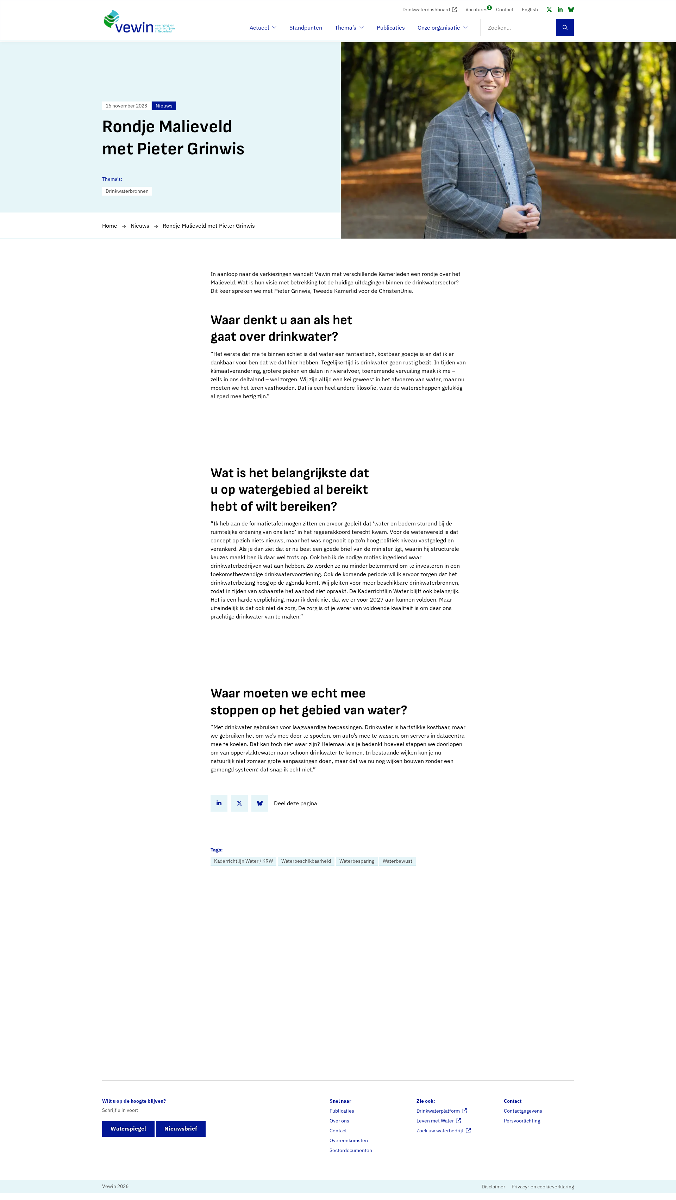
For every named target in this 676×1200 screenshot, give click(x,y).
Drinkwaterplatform (438, 1110)
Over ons (339, 1120)
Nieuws (140, 225)
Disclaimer (493, 1186)
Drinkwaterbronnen (127, 191)
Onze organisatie (439, 29)
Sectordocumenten (351, 1150)
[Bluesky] (571, 9)
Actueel (262, 29)
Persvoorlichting (522, 1120)
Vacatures (476, 9)
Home (109, 225)
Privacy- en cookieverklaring (543, 1186)
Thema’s (347, 29)
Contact (504, 9)
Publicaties (391, 27)
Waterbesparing (356, 861)
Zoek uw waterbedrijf (440, 1130)
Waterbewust (397, 861)
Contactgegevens (523, 1110)
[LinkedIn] (560, 9)
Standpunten (305, 27)
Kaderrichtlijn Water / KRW (243, 861)
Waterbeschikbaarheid (306, 861)
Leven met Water (435, 1120)
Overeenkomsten (349, 1140)
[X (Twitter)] (549, 9)
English (530, 9)
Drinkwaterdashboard (426, 9)
